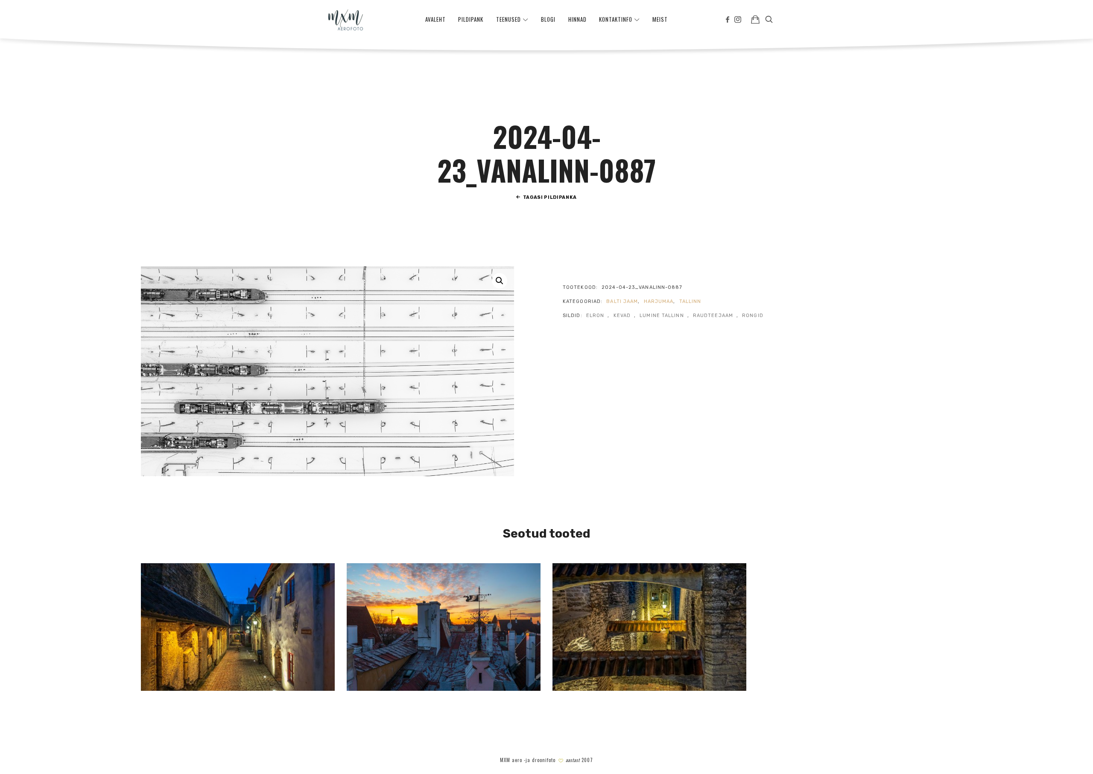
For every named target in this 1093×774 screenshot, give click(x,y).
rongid (752, 315)
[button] (499, 280)
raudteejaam (713, 315)
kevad (622, 315)
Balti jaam (622, 301)
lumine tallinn (662, 315)
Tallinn (690, 301)
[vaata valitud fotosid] (755, 19)
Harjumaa (659, 301)
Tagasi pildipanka (550, 197)
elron (595, 315)
